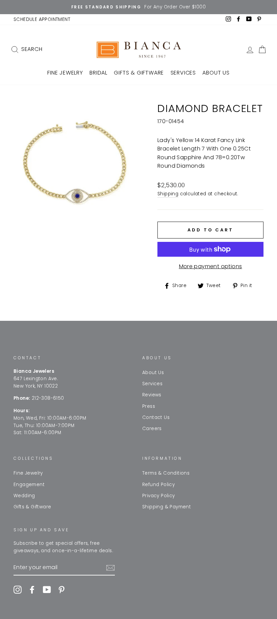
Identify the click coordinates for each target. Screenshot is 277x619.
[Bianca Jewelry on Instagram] (18, 590)
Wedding (24, 496)
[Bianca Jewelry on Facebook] (32, 590)
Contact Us (156, 417)
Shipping (167, 194)
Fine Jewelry (65, 73)
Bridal (98, 73)
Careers (152, 428)
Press (148, 406)
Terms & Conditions (166, 473)
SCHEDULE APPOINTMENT (42, 19)
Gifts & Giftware (139, 73)
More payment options (210, 266)
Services (183, 73)
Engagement (29, 484)
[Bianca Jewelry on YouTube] (47, 590)
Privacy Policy (158, 496)
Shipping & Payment (166, 507)
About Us (215, 73)
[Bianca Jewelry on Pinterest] (61, 590)
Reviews (151, 395)
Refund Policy (158, 484)
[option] (138, 7)
